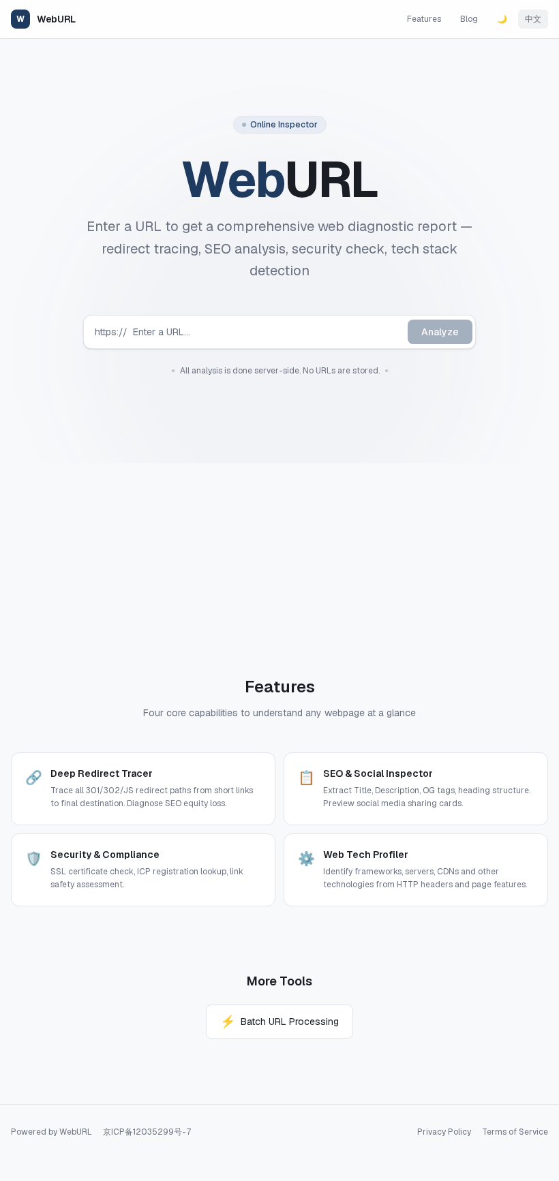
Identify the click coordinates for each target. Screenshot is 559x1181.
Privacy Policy (444, 1131)
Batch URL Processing (279, 1021)
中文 (533, 19)
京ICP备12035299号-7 (147, 1131)
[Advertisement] (279, 558)
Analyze (440, 332)
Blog (469, 19)
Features (424, 19)
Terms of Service (515, 1131)
